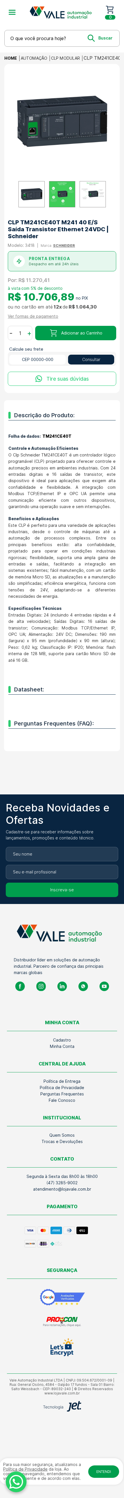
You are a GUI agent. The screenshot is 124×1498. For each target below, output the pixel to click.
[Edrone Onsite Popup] (62, 749)
